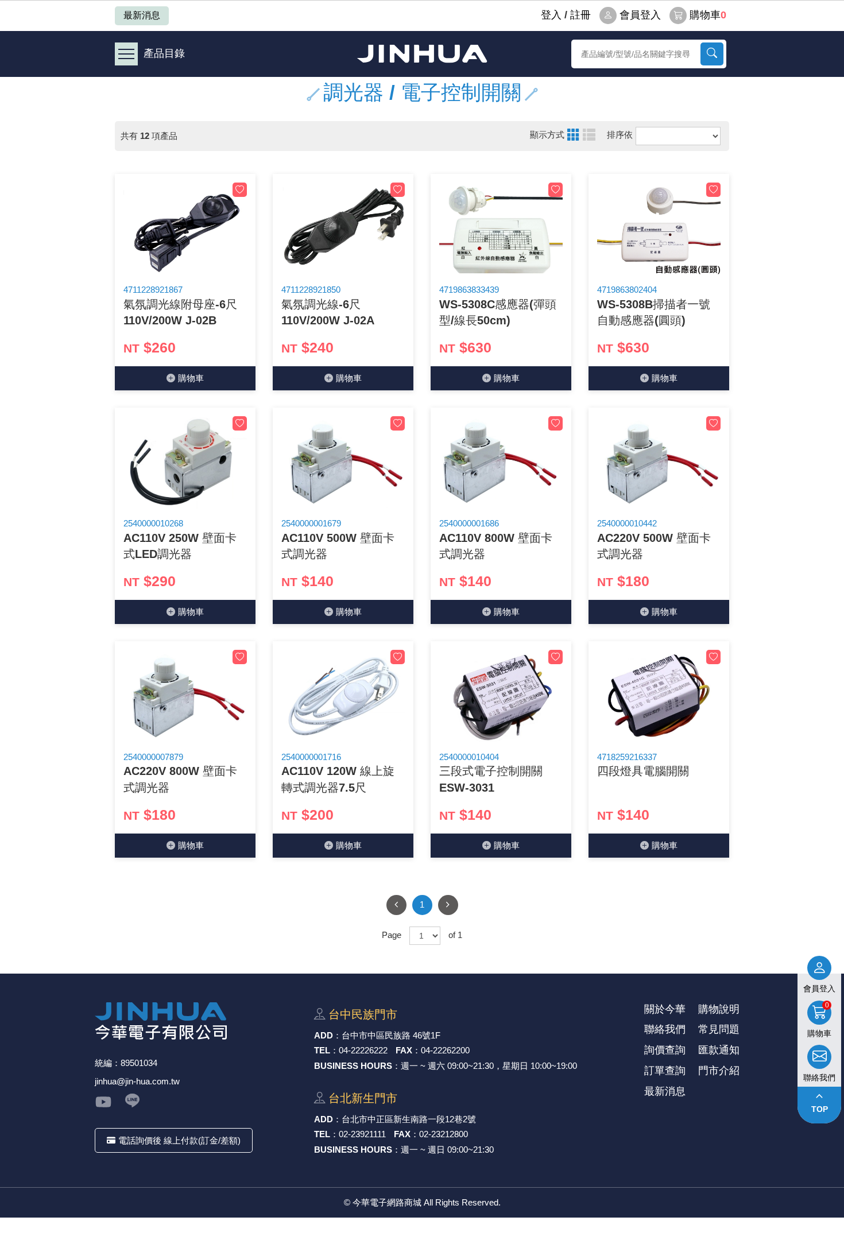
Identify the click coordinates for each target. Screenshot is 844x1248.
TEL (322, 1050)
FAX (404, 1050)
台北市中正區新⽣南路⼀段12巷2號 (409, 1119)
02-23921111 (362, 1134)
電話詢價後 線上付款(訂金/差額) (179, 1140)
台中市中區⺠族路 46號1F (391, 1035)
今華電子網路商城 (422, 53)
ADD (323, 1035)
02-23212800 (443, 1134)
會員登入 (640, 15)
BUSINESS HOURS (353, 1066)
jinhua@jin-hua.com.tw (137, 1081)
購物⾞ (191, 378)
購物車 (708, 15)
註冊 (580, 15)
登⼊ (551, 15)
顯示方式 (547, 134)
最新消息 (141, 15)
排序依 (620, 134)
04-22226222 (363, 1050)
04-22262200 (445, 1050)
